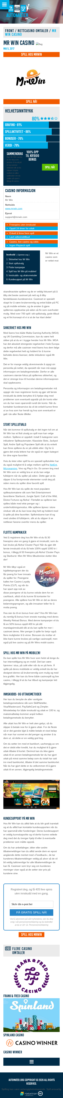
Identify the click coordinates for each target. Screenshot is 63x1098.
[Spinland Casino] (31, 1015)
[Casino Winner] (31, 1043)
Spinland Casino (13, 1035)
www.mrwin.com (13, 208)
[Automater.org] (17, 12)
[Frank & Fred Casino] (31, 976)
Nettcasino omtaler (33, 31)
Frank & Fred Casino (16, 996)
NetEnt (53, 464)
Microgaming (10, 468)
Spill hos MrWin (31, 54)
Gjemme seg (23, 255)
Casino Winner (12, 1052)
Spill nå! (31, 102)
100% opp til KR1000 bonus (32, 155)
